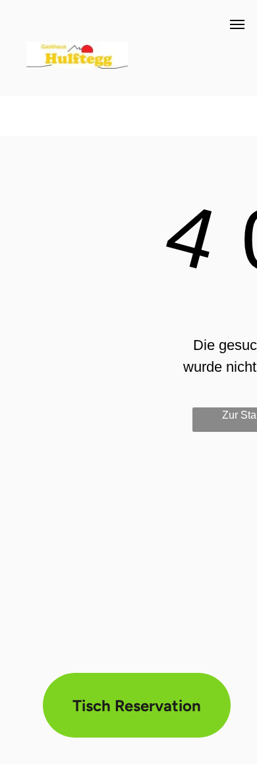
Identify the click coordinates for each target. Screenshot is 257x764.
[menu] (237, 24)
